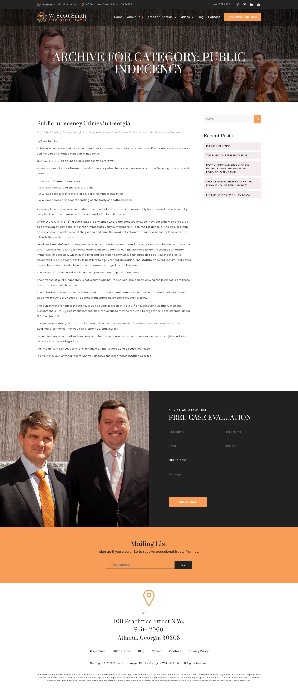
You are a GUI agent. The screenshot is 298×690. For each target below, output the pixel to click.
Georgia (67, 132)
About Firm (97, 651)
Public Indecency (139, 132)
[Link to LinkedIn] (251, 4)
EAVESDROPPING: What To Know (228, 194)
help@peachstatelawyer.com (60, 4)
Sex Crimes (156, 132)
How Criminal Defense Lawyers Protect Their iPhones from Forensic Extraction (227, 168)
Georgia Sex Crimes (99, 132)
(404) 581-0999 (221, 4)
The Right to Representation (226, 155)
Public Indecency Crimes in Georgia (83, 123)
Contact (175, 651)
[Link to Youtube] (258, 4)
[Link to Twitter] (244, 4)
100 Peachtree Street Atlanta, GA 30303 (109, 4)
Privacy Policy (199, 651)
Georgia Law (80, 132)
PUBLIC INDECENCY (218, 146)
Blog (59, 132)
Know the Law (120, 132)
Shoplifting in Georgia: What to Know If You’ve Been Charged (229, 183)
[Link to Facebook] (237, 4)
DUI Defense (122, 651)
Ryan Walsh (176, 132)
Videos (157, 651)
